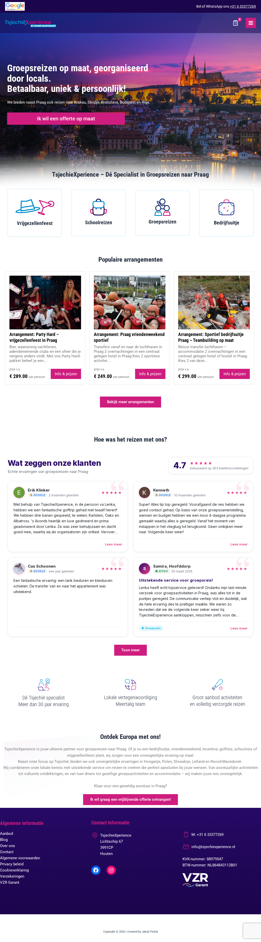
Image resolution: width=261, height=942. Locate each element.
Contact (7, 852)
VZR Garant (9, 882)
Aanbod (6, 833)
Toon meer (130, 650)
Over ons (7, 845)
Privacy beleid (11, 864)
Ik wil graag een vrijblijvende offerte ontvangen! (130, 799)
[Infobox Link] (34, 213)
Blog (4, 839)
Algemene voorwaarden (20, 858)
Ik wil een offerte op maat (66, 119)
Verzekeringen (12, 876)
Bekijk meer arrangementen (130, 402)
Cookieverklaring (14, 870)
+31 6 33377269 (243, 6)
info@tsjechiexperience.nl (213, 847)
